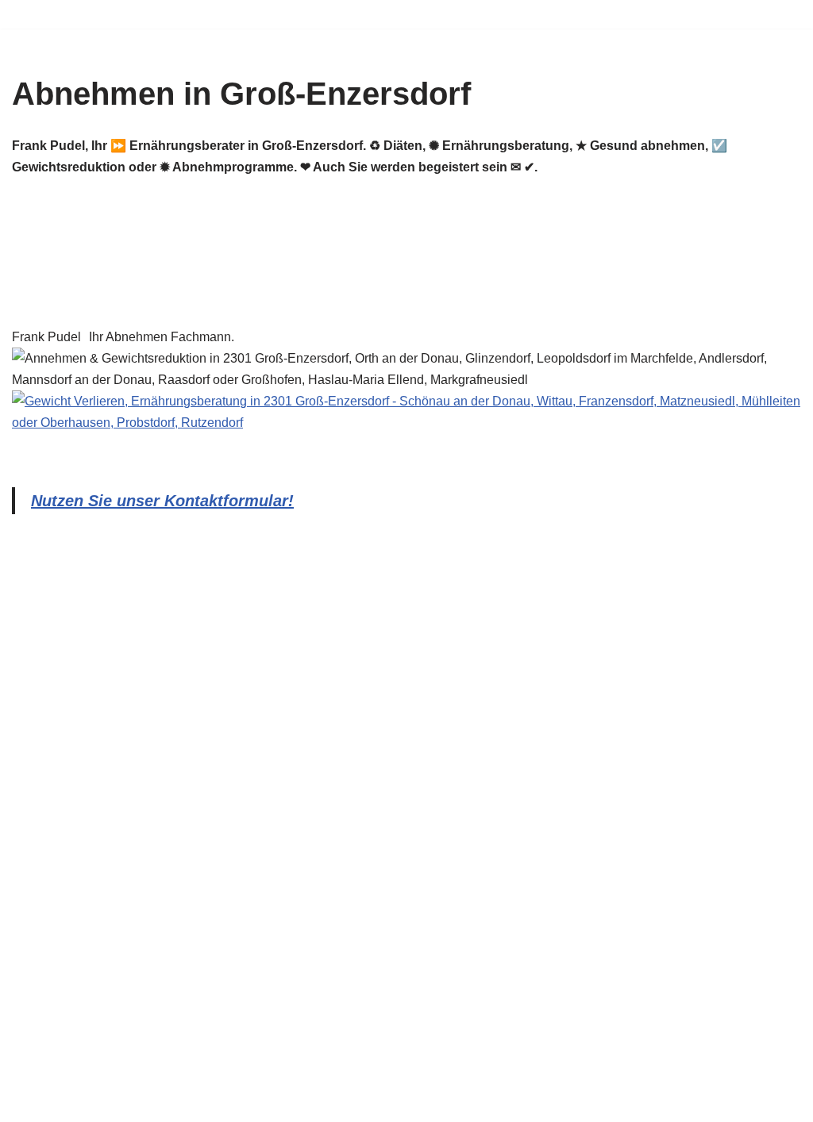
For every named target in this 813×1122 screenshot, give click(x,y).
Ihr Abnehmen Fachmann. (161, 337)
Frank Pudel (46, 337)
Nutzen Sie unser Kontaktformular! (162, 500)
